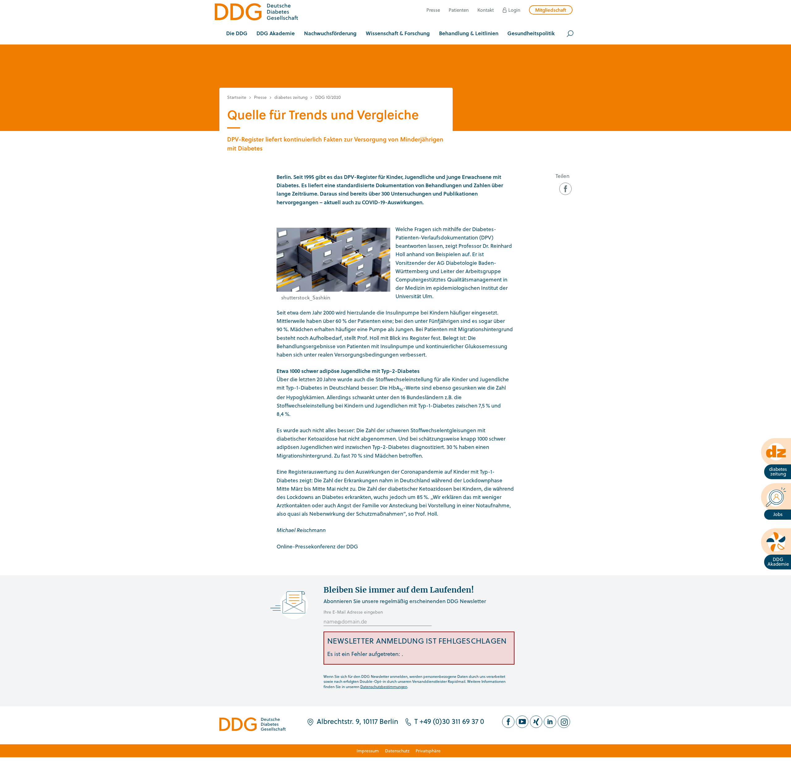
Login (514, 9)
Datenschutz (397, 750)
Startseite (236, 97)
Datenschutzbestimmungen (383, 686)
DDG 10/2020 (328, 97)
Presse (433, 9)
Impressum (368, 750)
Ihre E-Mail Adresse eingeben (353, 612)
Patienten (459, 9)
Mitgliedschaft (550, 9)
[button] (236, 33)
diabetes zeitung (290, 97)
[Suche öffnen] (570, 33)
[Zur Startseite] (256, 13)
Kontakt (485, 9)
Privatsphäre (428, 750)
